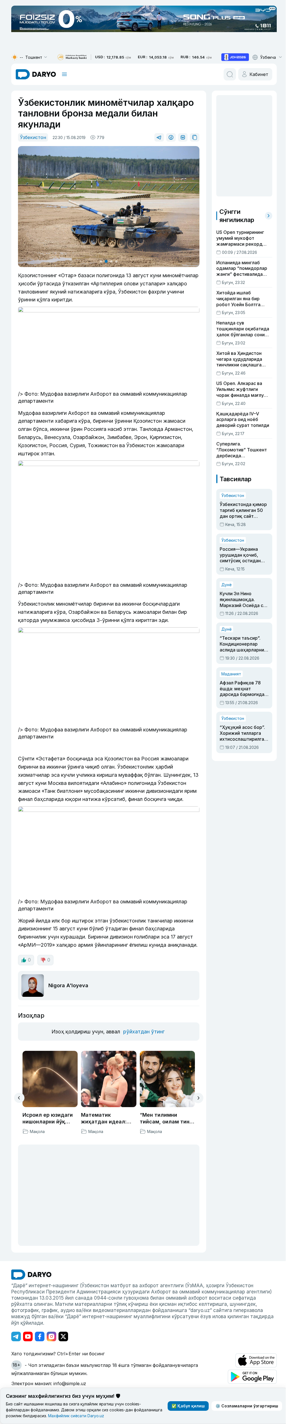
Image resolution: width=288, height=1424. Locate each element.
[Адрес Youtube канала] (28, 1331)
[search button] (227, 74)
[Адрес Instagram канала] (51, 1331)
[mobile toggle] (64, 74)
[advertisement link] (235, 57)
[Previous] (19, 1093)
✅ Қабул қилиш (185, 1405)
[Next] (196, 1093)
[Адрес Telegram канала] (16, 1331)
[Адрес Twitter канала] (63, 1331)
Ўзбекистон (33, 137)
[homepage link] (36, 74)
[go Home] (31, 1270)
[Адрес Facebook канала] (39, 1331)
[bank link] (72, 57)
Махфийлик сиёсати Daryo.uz (106, 1415)
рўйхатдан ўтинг (143, 1027)
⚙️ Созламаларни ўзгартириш (244, 1405)
